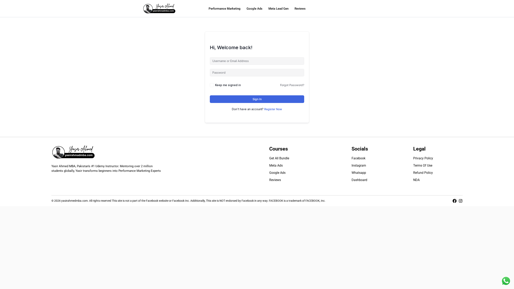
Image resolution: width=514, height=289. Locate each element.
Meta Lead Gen (278, 8)
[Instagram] (461, 201)
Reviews (300, 8)
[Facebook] (455, 201)
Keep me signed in (228, 85)
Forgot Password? (292, 85)
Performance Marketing (225, 8)
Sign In (257, 99)
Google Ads (254, 8)
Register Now (273, 109)
